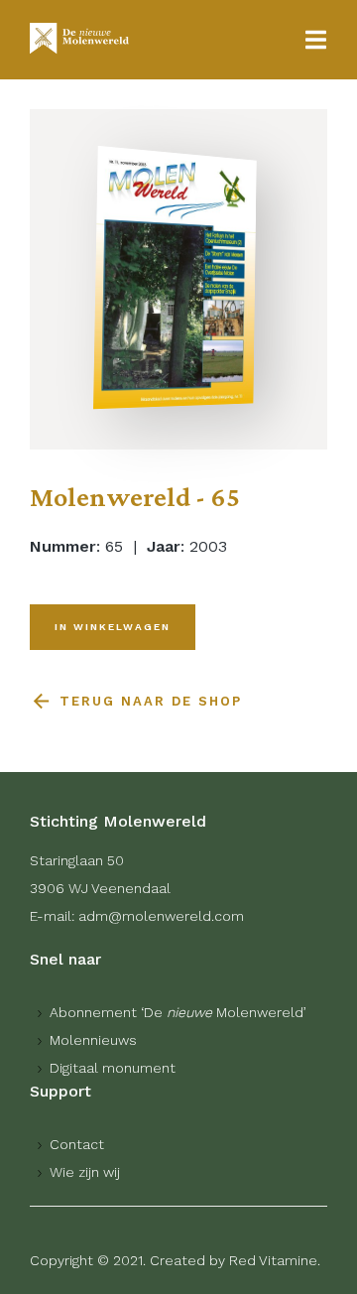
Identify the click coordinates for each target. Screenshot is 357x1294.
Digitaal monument (113, 1068)
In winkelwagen (113, 626)
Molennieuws (93, 1040)
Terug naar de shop (151, 701)
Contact (77, 1144)
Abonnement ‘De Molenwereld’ (178, 1012)
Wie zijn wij (85, 1172)
